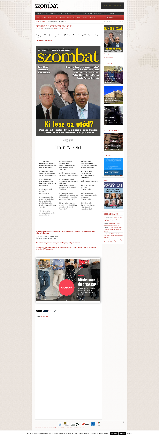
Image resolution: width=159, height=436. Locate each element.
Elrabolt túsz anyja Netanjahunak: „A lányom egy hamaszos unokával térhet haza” (113, 218)
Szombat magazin (63, 28)
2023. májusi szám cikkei (110, 54)
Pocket (50, 311)
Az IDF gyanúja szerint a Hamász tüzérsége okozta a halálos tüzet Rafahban (113, 229)
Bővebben (129, 433)
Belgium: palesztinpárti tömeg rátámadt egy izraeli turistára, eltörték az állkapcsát (113, 235)
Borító (46, 316)
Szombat (41, 28)
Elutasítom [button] (122, 433)
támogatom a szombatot (112, 6)
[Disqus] (68, 343)
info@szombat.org (66, 247)
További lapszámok (108, 57)
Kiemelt (44, 21)
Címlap (37, 21)
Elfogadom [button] (114, 433)
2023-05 (42, 316)
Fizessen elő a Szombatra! (44, 40)
